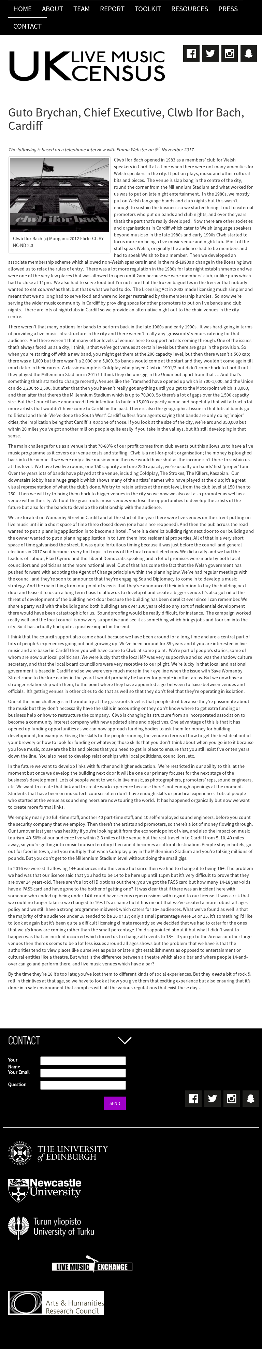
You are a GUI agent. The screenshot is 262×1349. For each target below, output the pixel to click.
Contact (27, 26)
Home (22, 8)
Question (17, 1084)
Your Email (19, 1072)
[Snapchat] (248, 51)
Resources (189, 8)
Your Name (14, 1063)
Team (81, 8)
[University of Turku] (51, 1223)
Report (112, 8)
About (52, 8)
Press (228, 8)
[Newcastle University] (44, 1185)
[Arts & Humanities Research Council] (56, 1297)
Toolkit (148, 8)
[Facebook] (191, 51)
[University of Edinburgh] (58, 1148)
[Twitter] (210, 51)
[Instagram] (229, 51)
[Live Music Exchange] (92, 1260)
